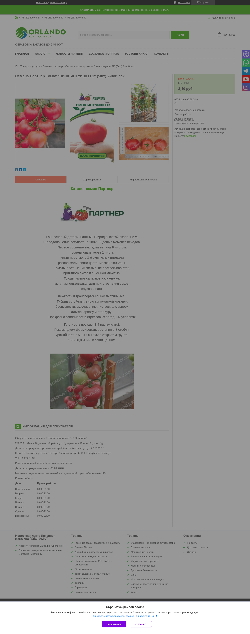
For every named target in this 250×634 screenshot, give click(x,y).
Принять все (114, 624)
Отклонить (141, 624)
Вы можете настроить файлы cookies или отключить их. (123, 616)
